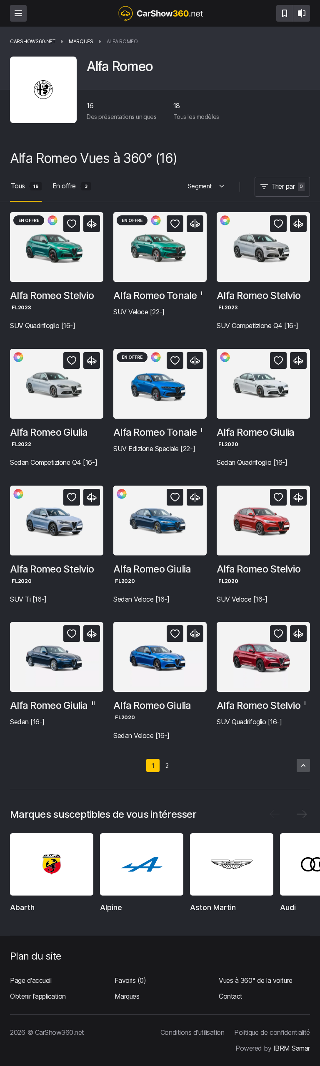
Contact (230, 996)
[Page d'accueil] (160, 13)
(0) (130, 981)
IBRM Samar (291, 1048)
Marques (127, 996)
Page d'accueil (30, 981)
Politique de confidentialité (272, 1032)
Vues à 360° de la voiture (255, 981)
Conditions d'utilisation (192, 1032)
